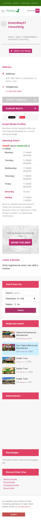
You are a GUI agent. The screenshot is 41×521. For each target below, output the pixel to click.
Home (10, 37)
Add (37, 11)
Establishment (30, 37)
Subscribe (34, 3)
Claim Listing (25, 3)
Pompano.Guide (11, 485)
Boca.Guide (8, 488)
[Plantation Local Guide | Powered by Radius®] (13, 11)
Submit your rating (22, 51)
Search (9, 293)
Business (16, 3)
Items (18, 37)
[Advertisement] (20, 424)
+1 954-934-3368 (13, 91)
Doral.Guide (9, 482)
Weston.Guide (10, 479)
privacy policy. (24, 506)
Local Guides (7, 3)
